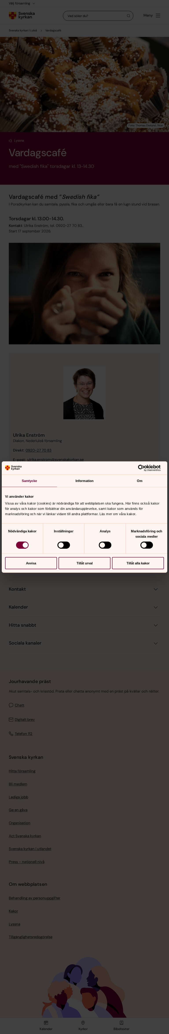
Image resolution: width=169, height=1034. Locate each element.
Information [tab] (84, 480)
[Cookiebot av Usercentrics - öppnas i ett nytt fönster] (144, 468)
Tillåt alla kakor (138, 563)
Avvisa (31, 563)
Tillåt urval (85, 563)
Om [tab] (139, 480)
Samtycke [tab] (29, 480)
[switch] (63, 544)
